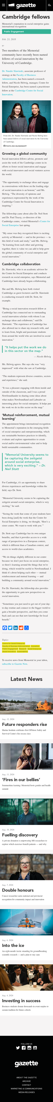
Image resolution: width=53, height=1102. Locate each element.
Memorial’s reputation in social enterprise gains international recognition (25, 25)
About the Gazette (26, 1077)
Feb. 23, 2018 (9, 39)
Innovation (35, 646)
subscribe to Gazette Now (14, 663)
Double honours (18, 890)
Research (22, 649)
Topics (5, 639)
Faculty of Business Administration (16, 646)
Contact (26, 1085)
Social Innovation (9, 652)
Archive (26, 1081)
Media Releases (26, 1092)
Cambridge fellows (26, 17)
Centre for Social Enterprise (13, 643)
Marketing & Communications (26, 1089)
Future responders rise (24, 724)
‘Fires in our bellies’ (21, 780)
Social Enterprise (34, 649)
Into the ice (13, 945)
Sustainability (22, 652)
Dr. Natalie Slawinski (12, 71)
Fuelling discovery (20, 835)
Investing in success (21, 1001)
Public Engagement (10, 649)
